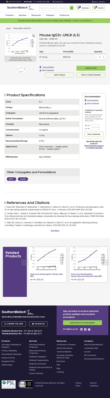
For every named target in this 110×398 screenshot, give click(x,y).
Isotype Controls (8, 358)
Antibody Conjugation (37, 357)
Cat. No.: (33, 279)
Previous (24, 262)
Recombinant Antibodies (11, 354)
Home (8, 28)
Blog (58, 368)
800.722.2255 (96, 148)
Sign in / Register (99, 2)
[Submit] (71, 8)
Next (105, 262)
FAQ (58, 365)
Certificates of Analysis (66, 345)
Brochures (61, 361)
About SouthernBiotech (93, 345)
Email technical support (94, 146)
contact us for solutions (81, 21)
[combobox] (56, 8)
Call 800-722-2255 (42, 1)
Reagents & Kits (8, 361)
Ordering (60, 372)
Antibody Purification (37, 364)
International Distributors (94, 359)
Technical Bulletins (64, 352)
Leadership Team (91, 348)
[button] (14, 323)
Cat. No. (87, 125)
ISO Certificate (90, 355)
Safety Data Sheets (64, 348)
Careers (87, 352)
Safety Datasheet (48, 70)
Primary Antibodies (9, 351)
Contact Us (59, 1)
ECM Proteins (7, 365)
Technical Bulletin (48, 67)
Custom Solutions (36, 373)
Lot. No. (87, 128)
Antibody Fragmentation (39, 360)
